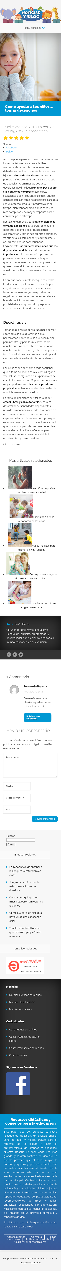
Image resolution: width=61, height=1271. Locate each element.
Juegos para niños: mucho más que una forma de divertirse (24, 886)
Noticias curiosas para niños (25, 994)
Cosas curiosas (18, 1055)
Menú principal (32, 28)
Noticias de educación (22, 1002)
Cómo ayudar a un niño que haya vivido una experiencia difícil (25, 916)
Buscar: (10, 835)
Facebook (14, 654)
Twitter (20, 654)
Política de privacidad (38, 1239)
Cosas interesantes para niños (26, 1048)
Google (8, 654)
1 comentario (37, 131)
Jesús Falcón (38, 127)
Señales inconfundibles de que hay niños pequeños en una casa (25, 932)
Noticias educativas (20, 1009)
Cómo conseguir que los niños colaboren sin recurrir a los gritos (26, 901)
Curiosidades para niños (23, 1029)
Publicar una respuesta (33, 717)
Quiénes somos (16, 1236)
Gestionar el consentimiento (30, 1241)
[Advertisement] (30, 64)
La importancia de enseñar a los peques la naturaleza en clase (25, 871)
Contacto (36, 1236)
